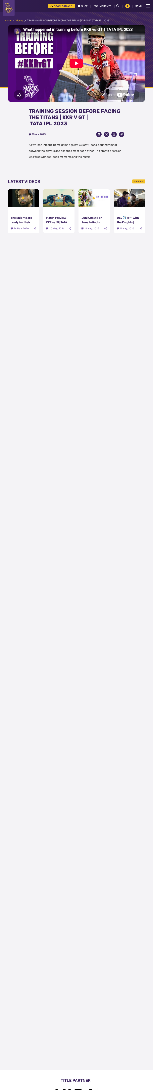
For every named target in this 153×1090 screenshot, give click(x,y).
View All (138, 181)
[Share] (34, 228)
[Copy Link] (121, 134)
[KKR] (9, 8)
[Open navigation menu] (148, 6)
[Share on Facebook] (99, 134)
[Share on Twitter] (106, 134)
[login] (127, 6)
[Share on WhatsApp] (114, 134)
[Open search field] (119, 6)
